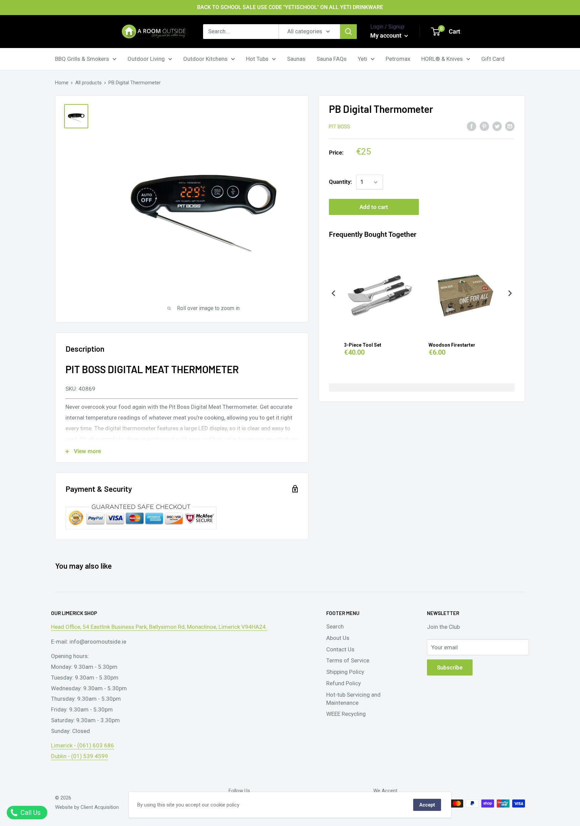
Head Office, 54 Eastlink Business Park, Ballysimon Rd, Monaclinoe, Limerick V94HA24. (159, 626)
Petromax (398, 58)
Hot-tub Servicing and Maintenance (353, 698)
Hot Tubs (257, 58)
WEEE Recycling (346, 713)
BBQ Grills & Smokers (82, 58)
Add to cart (373, 207)
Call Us (30, 813)
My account (386, 35)
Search (335, 626)
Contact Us (340, 649)
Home (61, 83)
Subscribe (450, 667)
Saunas (296, 58)
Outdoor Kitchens (205, 58)
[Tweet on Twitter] (497, 126)
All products (88, 83)
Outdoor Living (146, 58)
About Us (337, 638)
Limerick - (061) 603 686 (82, 745)
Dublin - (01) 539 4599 (79, 756)
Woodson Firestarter (452, 345)
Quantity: (340, 182)
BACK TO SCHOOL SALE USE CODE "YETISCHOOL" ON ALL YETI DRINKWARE (290, 7)
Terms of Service (347, 660)
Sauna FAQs (332, 58)
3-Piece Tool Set (362, 345)
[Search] (348, 31)
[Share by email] (510, 126)
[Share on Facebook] (471, 126)
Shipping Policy (345, 671)
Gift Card (492, 58)
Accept (427, 805)
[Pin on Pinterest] (484, 126)
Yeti (362, 58)
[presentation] (333, 293)
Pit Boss (339, 127)
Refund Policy (343, 683)
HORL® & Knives (442, 58)
